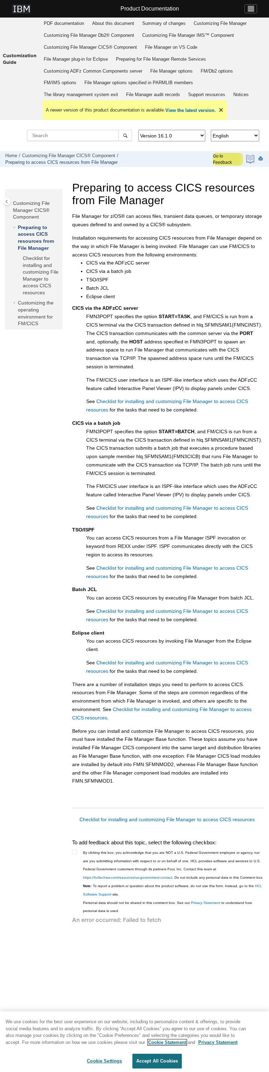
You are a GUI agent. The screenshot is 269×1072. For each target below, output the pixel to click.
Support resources (206, 94)
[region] (134, 1041)
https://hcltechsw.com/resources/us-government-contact (127, 877)
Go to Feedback (222, 159)
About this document (113, 23)
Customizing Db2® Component (89, 35)
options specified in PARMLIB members (138, 82)
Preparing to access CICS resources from (61, 162)
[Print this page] (261, 159)
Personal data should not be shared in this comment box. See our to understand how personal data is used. (167, 907)
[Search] (125, 135)
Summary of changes (164, 23)
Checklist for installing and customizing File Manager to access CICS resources (167, 819)
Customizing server (93, 71)
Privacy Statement (205, 903)
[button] (10, 203)
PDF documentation (64, 23)
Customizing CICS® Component (90, 47)
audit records (153, 94)
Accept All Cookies (157, 1061)
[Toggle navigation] (250, 8)
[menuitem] (64, 23)
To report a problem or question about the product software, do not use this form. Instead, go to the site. (172, 890)
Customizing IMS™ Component (188, 35)
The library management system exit (81, 94)
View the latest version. (190, 110)
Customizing (220, 23)
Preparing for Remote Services (161, 59)
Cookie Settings (104, 1061)
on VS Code (171, 47)
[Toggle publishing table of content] (7, 201)
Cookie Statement (167, 1042)
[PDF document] (251, 159)
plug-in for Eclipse (76, 59)
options (171, 71)
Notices (241, 94)
